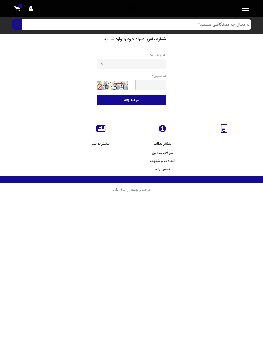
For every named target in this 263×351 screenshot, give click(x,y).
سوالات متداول (162, 153)
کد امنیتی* (159, 76)
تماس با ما (162, 169)
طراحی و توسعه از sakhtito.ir (131, 189)
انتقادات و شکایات (162, 161)
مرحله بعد (131, 100)
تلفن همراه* (157, 55)
